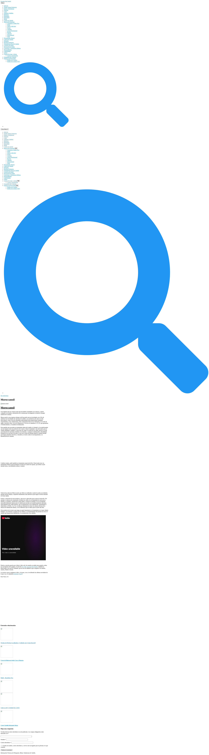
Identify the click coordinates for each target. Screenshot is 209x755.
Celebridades (7, 51)
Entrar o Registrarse (9, 8)
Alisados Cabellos (8, 13)
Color (5, 11)
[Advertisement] (24, 449)
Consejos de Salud (8, 45)
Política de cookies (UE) (13, 61)
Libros (5, 52)
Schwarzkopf (10, 35)
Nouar (8, 28)
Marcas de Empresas (9, 22)
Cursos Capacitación (12, 55)
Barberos (6, 14)
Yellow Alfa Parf (11, 26)
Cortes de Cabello (8, 20)
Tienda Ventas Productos (10, 7)
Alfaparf (9, 33)
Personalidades (8, 50)
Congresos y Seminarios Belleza (12, 48)
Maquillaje (6, 17)
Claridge (9, 29)
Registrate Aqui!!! (18, 574)
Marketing (6, 16)
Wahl (8, 36)
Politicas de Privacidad (10, 58)
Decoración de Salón (9, 47)
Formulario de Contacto (10, 57)
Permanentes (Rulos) (9, 38)
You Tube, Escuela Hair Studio (29, 566)
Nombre (3, 739)
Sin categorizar (4, 395)
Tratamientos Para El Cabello (11, 44)
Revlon (9, 32)
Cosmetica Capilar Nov (13, 23)
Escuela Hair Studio (6, 1)
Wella (8, 25)
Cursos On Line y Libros (10, 54)
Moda (5, 19)
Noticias (6, 10)
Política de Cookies (12, 60)
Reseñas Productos (9, 42)
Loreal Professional (12, 30)
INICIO (6, 6)
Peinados (6, 41)
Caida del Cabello (8, 39)
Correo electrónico (6, 742)
